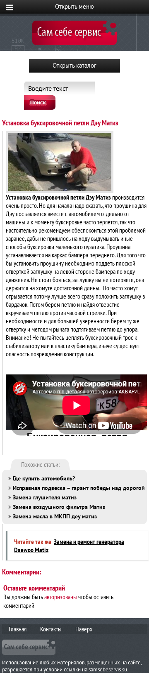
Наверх (84, 629)
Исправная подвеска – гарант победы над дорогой (79, 488)
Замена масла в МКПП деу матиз (55, 516)
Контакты (51, 629)
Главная (17, 629)
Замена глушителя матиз (45, 497)
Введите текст (48, 88)
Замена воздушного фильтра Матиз (59, 507)
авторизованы (60, 597)
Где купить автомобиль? (44, 478)
